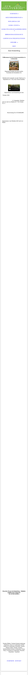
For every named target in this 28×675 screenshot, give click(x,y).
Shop (14, 46)
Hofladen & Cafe (14, 21)
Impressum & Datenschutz (14, 34)
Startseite (13, 13)
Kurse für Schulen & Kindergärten (14, 29)
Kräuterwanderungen (14, 17)
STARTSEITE (10, 661)
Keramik (13, 42)
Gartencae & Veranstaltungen (14, 38)
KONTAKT (18, 661)
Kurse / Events (14, 25)
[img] (14, 6)
